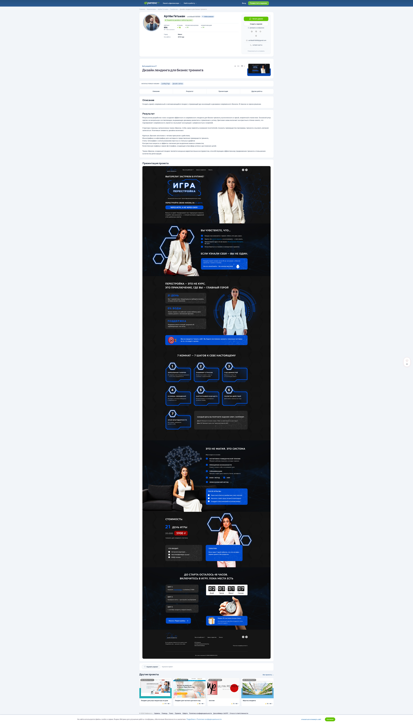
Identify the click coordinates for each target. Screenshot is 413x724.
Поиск (171, 713)
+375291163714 (257, 45)
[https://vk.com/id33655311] (256, 36)
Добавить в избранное (256, 28)
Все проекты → (268, 675)
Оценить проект (151, 667)
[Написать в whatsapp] (260, 31)
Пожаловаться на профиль (256, 51)
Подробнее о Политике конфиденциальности (204, 719)
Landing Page (165, 83)
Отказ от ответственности (239, 713)
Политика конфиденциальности (200, 713)
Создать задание (256, 24)
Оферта (185, 713)
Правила (178, 713)
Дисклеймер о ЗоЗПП (220, 713)
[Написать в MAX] (256, 31)
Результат (189, 91)
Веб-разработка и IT (149, 66)
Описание (156, 91)
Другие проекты (149, 674)
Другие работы (256, 91)
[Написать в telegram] (252, 31)
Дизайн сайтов (178, 83)
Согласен (330, 719)
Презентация (223, 91)
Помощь (165, 713)
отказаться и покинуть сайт (311, 719)
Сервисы (157, 713)
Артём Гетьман (174, 16)
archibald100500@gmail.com (257, 40)
